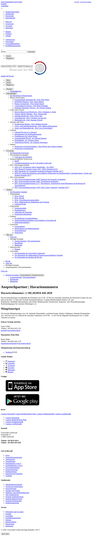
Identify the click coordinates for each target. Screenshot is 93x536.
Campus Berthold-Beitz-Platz (15, 420)
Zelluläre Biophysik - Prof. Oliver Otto (28, 116)
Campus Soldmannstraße (14, 422)
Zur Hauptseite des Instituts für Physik (28, 257)
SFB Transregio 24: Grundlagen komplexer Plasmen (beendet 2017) (39, 171)
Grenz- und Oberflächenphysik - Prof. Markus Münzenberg (36, 126)
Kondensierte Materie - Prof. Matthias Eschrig (31, 124)
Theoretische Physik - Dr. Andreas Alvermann (31, 142)
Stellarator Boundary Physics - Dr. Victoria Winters (33, 108)
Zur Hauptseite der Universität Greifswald (30, 253)
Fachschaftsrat (20, 226)
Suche (3, 52)
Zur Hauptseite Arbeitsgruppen (21, 96)
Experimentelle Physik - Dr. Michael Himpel (30, 138)
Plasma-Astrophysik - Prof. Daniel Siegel (29, 104)
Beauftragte (19, 243)
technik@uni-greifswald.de (10, 330)
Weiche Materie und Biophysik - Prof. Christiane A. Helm (35, 112)
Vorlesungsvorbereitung (23, 214)
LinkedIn (10, 363)
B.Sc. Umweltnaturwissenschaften (27, 200)
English (3, 4)
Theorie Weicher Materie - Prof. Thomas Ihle (31, 114)
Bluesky (10, 372)
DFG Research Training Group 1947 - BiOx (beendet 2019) (36, 169)
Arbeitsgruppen (11, 93)
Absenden (31, 52)
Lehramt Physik (20, 204)
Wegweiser (9, 85)
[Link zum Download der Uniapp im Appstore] (22, 391)
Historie (17, 249)
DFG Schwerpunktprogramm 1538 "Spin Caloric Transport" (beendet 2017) (42, 187)
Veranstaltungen (15, 91)
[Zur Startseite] (23, 74)
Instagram (11, 361)
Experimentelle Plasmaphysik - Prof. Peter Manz (32, 100)
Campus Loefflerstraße (13, 424)
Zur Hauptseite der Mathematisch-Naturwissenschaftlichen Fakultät (39, 255)
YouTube (10, 368)
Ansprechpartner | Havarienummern (27, 241)
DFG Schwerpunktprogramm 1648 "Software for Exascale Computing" (40, 179)
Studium (9, 190)
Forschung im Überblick (23, 157)
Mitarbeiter (18, 245)
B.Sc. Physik (19, 196)
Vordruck (8, 352)
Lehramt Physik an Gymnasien (26, 132)
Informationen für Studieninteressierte (28, 134)
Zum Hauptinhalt (7, 2)
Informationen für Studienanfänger (27, 228)
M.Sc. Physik (19, 198)
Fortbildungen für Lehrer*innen (26, 136)
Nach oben (5, 534)
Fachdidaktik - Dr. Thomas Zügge (27, 140)
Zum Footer (18, 2)
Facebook (11, 366)
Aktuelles (9, 89)
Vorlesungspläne (20, 208)
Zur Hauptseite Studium (18, 192)
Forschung (9, 151)
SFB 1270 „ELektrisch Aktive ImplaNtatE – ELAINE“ (34, 167)
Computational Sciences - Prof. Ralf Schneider (31, 106)
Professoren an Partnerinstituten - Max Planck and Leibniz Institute (38, 146)
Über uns (9, 235)
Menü (8, 80)
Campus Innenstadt (12, 418)
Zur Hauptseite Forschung (19, 153)
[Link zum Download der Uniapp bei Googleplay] (22, 405)
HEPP (17, 161)
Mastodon (11, 370)
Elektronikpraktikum (22, 222)
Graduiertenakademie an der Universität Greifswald (33, 163)
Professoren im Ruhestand (24, 148)
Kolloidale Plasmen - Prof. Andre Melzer (29, 102)
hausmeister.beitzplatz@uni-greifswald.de (16, 343)
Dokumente (19, 233)
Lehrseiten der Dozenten (23, 212)
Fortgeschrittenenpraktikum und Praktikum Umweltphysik (35, 220)
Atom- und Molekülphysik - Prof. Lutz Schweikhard (33, 128)
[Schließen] (2, 8)
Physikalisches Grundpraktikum (26, 218)
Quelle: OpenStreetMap (82, 2)
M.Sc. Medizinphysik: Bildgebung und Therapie (32, 202)
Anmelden (4, 6)
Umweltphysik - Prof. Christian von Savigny (30, 118)
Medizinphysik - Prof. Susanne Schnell (28, 120)
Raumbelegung (20, 210)
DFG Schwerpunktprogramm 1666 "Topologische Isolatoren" (37, 181)
